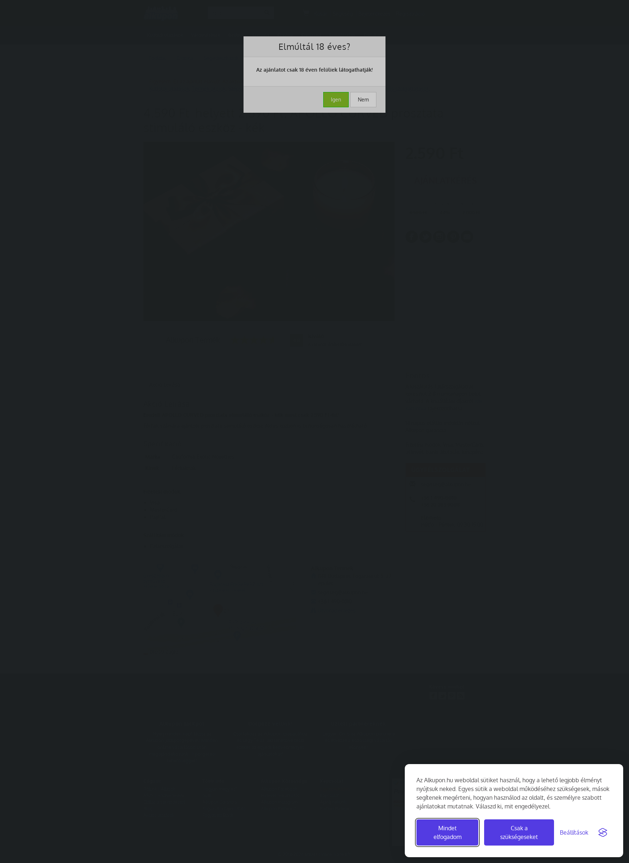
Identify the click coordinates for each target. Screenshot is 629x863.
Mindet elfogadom (448, 832)
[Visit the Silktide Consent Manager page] (603, 832)
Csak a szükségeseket (519, 832)
